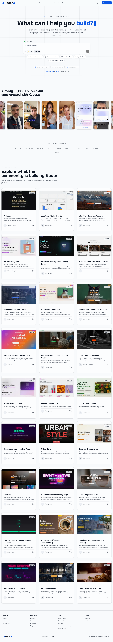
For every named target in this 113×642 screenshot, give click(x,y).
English (52, 636)
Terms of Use (62, 621)
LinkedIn (87, 618)
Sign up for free (49, 71)
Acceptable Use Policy (64, 626)
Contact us (33, 618)
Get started (106, 3)
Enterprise (49, 3)
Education (57, 3)
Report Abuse (62, 628)
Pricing (41, 3)
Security (60, 623)
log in (57, 71)
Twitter (87, 621)
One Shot (37, 51)
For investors (66, 3)
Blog (31, 626)
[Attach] (25, 51)
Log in (97, 3)
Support (32, 621)
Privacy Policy (62, 618)
